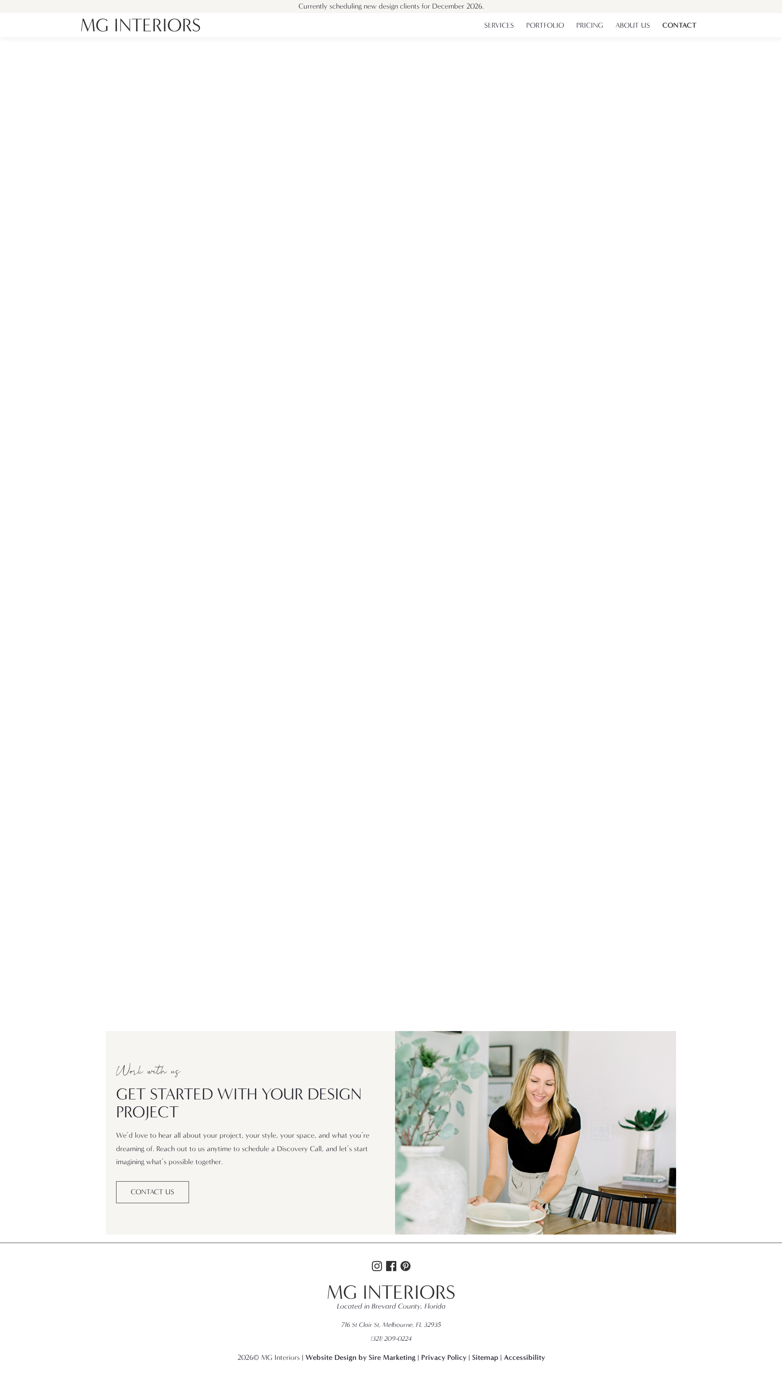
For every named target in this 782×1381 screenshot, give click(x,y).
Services (499, 25)
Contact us (152, 1192)
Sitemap (485, 1357)
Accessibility (524, 1357)
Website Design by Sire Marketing (360, 1357)
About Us (632, 25)
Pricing (589, 25)
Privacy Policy (443, 1357)
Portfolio (545, 25)
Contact (679, 25)
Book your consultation (389, 137)
